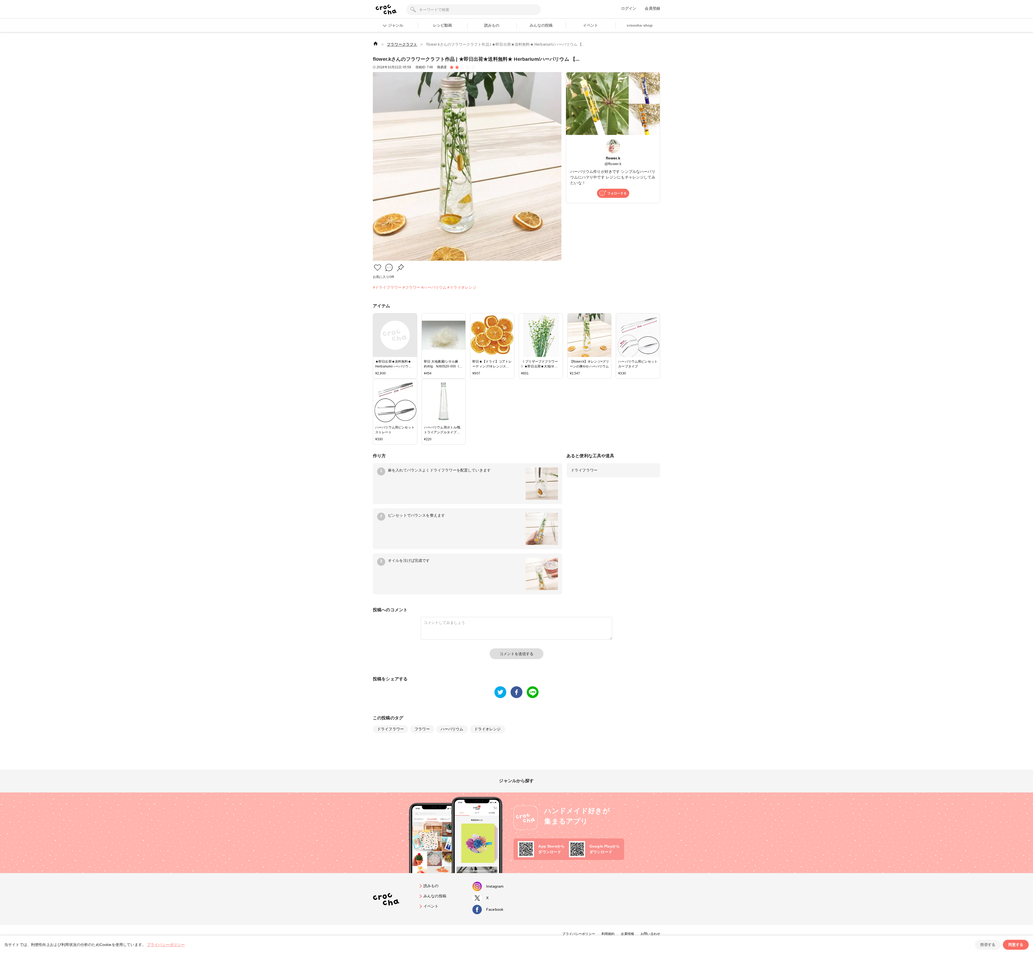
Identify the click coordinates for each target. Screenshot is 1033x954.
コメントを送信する (516, 654)
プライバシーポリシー (578, 934)
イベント (590, 25)
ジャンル (395, 25)
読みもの (492, 25)
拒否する (987, 944)
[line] (533, 692)
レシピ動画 (442, 25)
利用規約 (608, 934)
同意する (1015, 944)
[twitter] (500, 692)
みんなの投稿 (541, 25)
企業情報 (627, 934)
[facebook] (516, 692)
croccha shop (640, 25)
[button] (377, 267)
